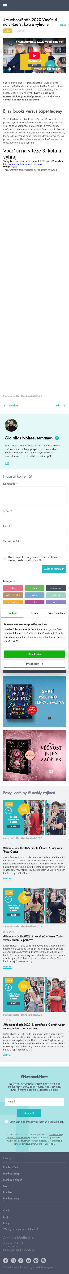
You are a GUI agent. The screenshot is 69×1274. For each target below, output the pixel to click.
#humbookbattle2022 (31, 838)
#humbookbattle (11, 396)
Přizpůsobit (32, 663)
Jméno (7, 511)
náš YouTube (45, 89)
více (7, 462)
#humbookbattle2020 (31, 396)
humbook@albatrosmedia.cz (18, 1249)
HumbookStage (11, 1173)
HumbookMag (11, 1198)
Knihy (6, 1223)
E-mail (7, 526)
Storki (6, 1186)
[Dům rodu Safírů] (34, 701)
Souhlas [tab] (12, 612)
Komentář (10, 483)
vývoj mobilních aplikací (42, 1267)
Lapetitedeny (50, 111)
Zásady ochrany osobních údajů (20, 1229)
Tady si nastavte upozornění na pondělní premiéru (28, 94)
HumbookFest (10, 1167)
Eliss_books (14, 111)
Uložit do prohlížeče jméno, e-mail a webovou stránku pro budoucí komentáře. (33, 558)
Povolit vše (34, 654)
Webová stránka (12, 541)
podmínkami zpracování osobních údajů (43, 1121)
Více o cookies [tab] (56, 612)
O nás (6, 1210)
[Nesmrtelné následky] (34, 755)
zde (52, 1143)
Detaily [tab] (35, 612)
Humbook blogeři (12, 1180)
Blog (5, 1217)
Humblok (8, 1192)
